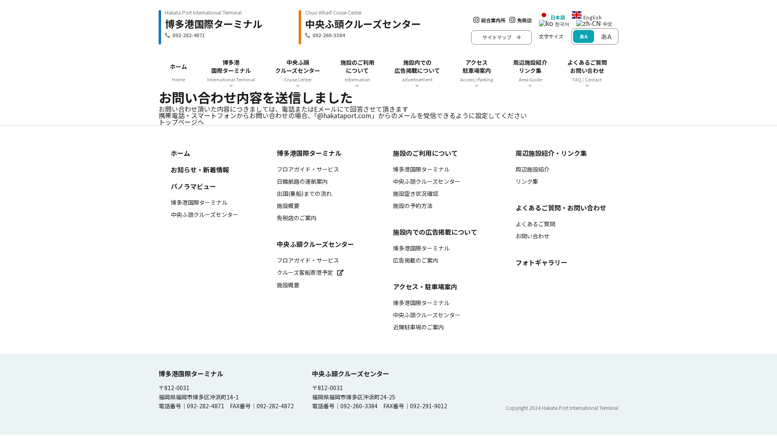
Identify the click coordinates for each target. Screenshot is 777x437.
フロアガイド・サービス (308, 169)
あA (584, 36)
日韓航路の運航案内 (302, 181)
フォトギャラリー (541, 262)
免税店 (524, 20)
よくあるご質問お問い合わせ (587, 71)
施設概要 (288, 206)
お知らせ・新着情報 (200, 169)
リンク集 (527, 181)
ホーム (178, 67)
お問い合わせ (533, 236)
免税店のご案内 (296, 218)
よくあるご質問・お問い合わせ (561, 207)
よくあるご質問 (535, 224)
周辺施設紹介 (533, 169)
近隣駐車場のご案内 (418, 327)
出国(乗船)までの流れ (304, 193)
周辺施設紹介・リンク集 (551, 153)
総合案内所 (493, 20)
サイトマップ (499, 37)
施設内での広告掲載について (417, 71)
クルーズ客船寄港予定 (305, 272)
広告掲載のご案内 (415, 260)
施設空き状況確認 (415, 193)
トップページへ (181, 122)
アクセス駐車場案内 (476, 71)
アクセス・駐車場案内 (425, 286)
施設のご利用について (357, 71)
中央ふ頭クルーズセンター (297, 71)
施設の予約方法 (413, 206)
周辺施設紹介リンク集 (530, 71)
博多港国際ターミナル (231, 71)
